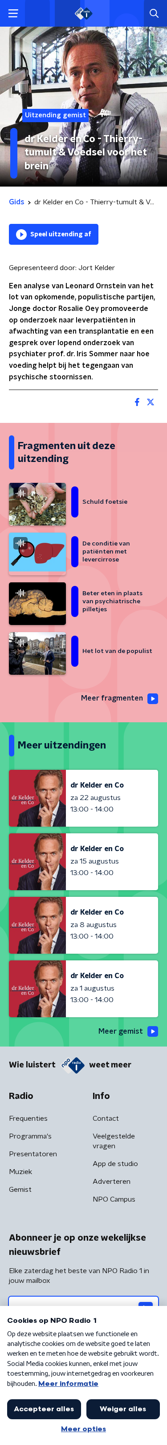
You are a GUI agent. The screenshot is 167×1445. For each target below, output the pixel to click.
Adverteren (111, 1181)
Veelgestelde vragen (114, 1141)
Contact (106, 1118)
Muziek (20, 1171)
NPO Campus (114, 1199)
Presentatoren (33, 1154)
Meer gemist (120, 1031)
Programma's (30, 1136)
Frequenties (28, 1118)
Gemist (20, 1189)
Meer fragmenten (112, 698)
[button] (13, 13)
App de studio (115, 1163)
